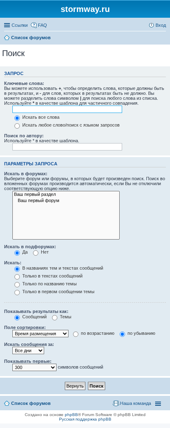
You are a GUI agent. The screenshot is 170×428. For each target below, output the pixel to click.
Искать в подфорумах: (30, 246)
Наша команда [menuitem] (135, 403)
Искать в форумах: (25, 173)
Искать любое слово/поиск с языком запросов (70, 124)
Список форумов (31, 403)
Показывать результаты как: (36, 311)
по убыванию (140, 333)
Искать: (12, 262)
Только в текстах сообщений (52, 275)
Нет (44, 251)
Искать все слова (40, 117)
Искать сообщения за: (29, 344)
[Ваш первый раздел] (66, 195)
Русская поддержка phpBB (85, 419)
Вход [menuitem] (161, 25)
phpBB (71, 414)
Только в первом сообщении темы (57, 291)
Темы (65, 316)
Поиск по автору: (24, 135)
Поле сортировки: (25, 327)
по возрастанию (97, 333)
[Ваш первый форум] (66, 201)
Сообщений (34, 316)
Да (24, 251)
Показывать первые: (28, 361)
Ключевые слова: (24, 83)
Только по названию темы (49, 283)
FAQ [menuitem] (42, 25)
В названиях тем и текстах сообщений (62, 268)
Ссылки (20, 25)
